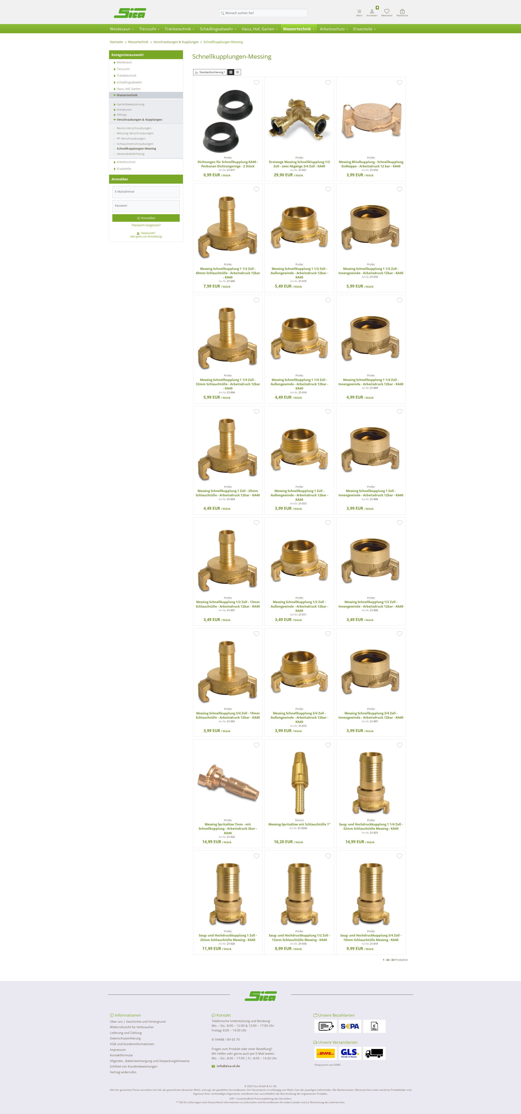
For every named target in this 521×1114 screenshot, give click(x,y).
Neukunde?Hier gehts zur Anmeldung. (146, 234)
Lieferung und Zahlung (126, 1033)
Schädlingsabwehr (216, 29)
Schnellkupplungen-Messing (136, 148)
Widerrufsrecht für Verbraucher (132, 1027)
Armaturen (124, 109)
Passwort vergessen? (146, 225)
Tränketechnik (178, 29)
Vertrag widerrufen (123, 1072)
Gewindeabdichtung (130, 154)
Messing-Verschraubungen (135, 133)
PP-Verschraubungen (131, 138)
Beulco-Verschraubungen (134, 128)
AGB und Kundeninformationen (132, 1044)
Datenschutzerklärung (125, 1038)
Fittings (122, 115)
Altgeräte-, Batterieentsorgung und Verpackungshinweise (149, 1061)
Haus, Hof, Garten (258, 29)
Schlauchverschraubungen (135, 144)
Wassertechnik (297, 29)
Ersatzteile (362, 29)
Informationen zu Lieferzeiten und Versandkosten (251, 1102)
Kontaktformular (121, 1055)
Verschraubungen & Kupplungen (139, 119)
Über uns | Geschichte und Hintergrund (137, 1021)
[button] (230, 72)
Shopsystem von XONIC (327, 1065)
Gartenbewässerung (130, 104)
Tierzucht (147, 29)
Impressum (118, 1050)
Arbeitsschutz (332, 29)
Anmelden (148, 218)
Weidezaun (120, 29)
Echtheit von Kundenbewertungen (133, 1066)
